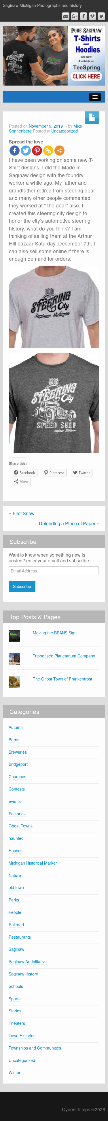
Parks (14, 900)
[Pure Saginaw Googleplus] (74, 16)
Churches (17, 776)
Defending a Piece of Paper (67, 523)
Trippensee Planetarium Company (64, 656)
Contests (17, 789)
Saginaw (16, 949)
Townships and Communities (35, 1048)
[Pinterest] (37, 150)
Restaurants (20, 937)
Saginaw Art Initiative (28, 961)
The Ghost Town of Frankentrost (62, 679)
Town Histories (22, 1035)
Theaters (17, 1023)
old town (16, 887)
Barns (14, 739)
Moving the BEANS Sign (55, 633)
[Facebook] (15, 150)
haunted (16, 838)
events (15, 801)
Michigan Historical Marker (33, 863)
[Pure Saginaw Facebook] (83, 16)
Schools (16, 986)
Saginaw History (23, 974)
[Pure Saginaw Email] (65, 16)
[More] (59, 150)
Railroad (16, 924)
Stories (15, 1011)
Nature (15, 875)
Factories (17, 813)
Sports (14, 998)
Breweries (18, 752)
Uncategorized (64, 131)
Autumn (16, 727)
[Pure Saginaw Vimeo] (92, 16)
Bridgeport (18, 764)
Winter (14, 1072)
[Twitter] (26, 150)
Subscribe (22, 586)
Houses (15, 850)
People (15, 912)
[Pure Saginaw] (54, 55)
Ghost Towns (21, 826)
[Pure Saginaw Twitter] (101, 16)
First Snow (24, 513)
